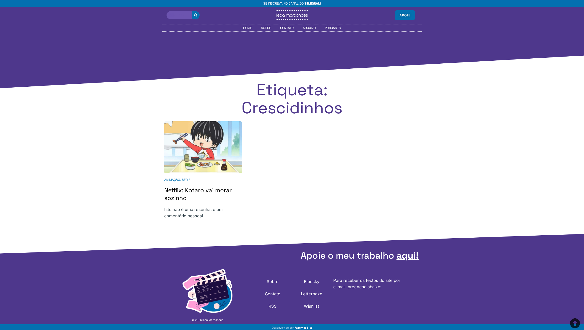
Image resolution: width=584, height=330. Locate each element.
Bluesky (311, 281)
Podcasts (333, 28)
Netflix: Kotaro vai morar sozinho (198, 194)
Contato (287, 28)
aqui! (407, 255)
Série (186, 180)
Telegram (313, 3)
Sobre (266, 28)
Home (247, 28)
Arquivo (309, 28)
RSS (273, 306)
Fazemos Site (303, 328)
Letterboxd (311, 293)
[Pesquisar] (196, 15)
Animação (172, 180)
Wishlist (311, 306)
